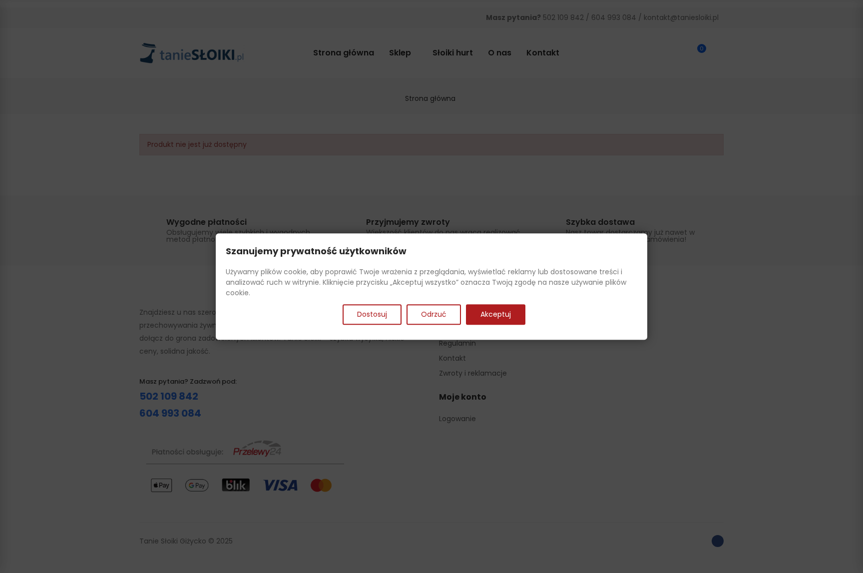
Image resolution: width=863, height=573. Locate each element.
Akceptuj (495, 314)
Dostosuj (372, 314)
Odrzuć (433, 314)
